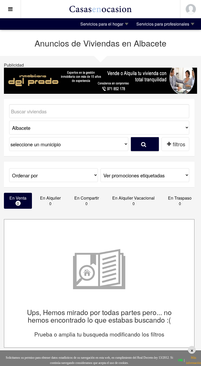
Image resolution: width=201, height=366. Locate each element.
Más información (193, 360)
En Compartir (86, 200)
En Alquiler (50, 200)
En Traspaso (180, 200)
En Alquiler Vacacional (133, 200)
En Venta (17, 200)
